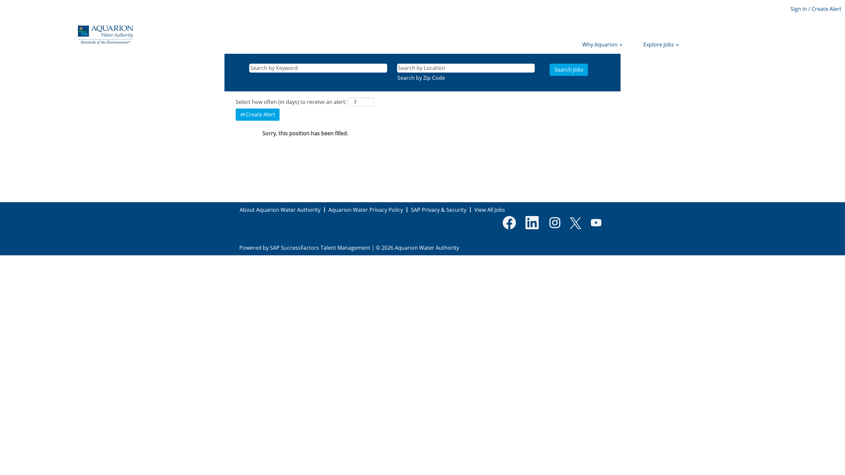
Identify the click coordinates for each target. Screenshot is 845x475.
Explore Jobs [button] (659, 44)
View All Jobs (489, 209)
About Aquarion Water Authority (280, 209)
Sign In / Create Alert (816, 9)
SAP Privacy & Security (438, 209)
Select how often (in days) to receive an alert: (291, 102)
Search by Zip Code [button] (421, 77)
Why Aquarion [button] (600, 44)
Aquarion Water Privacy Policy (365, 209)
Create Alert (259, 114)
